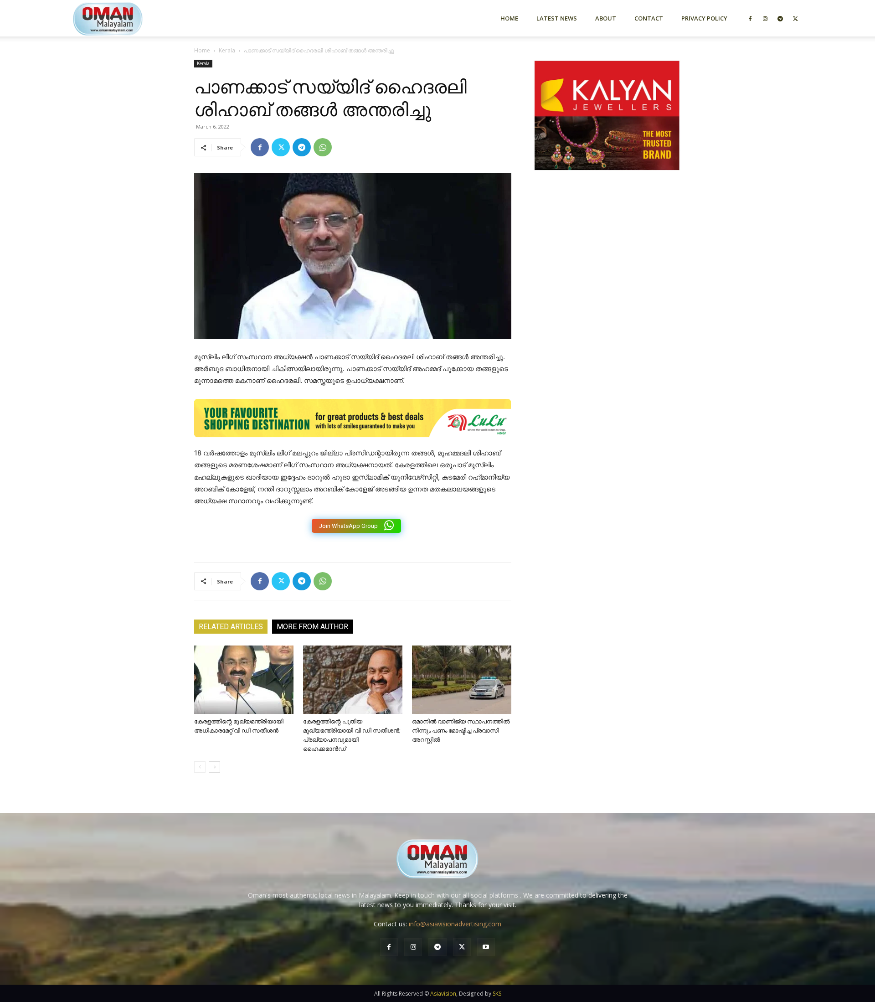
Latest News (556, 18)
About (605, 18)
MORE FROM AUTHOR (312, 626)
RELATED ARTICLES (231, 626)
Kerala (227, 50)
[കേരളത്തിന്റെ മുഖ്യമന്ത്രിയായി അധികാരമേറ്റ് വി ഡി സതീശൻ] (243, 680)
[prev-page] (200, 767)
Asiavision (443, 993)
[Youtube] (486, 947)
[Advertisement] (607, 275)
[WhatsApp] (323, 147)
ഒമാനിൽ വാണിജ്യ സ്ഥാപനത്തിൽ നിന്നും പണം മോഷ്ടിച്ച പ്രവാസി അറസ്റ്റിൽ (461, 730)
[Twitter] (795, 18)
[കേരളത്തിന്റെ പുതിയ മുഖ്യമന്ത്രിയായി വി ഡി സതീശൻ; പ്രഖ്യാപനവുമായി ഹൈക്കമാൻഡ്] (352, 680)
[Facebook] (750, 18)
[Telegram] (780, 18)
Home (509, 18)
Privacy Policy (704, 18)
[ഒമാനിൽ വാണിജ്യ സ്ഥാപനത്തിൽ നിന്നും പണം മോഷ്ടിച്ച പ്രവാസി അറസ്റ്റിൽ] (461, 680)
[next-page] (214, 767)
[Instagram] (765, 18)
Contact (648, 18)
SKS (497, 993)
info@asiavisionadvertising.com (455, 923)
